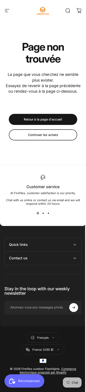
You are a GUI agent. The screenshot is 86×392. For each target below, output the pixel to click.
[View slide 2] (43, 213)
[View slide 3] (48, 213)
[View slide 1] (37, 213)
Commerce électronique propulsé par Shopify (46, 376)
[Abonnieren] (70, 313)
